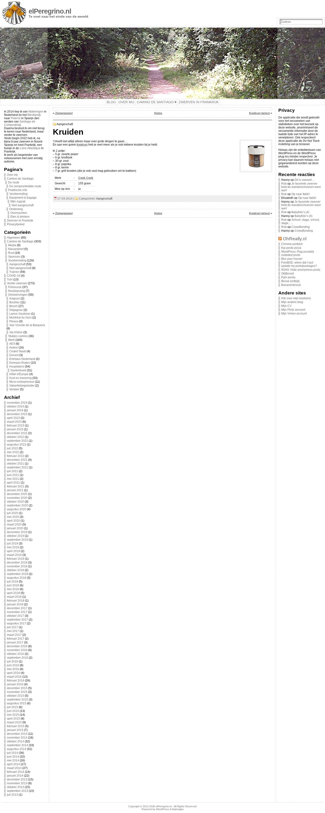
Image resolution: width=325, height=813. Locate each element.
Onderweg (16, 209)
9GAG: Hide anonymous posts (300, 269)
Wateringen (35, 111)
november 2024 (17, 402)
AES (12, 343)
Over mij (12, 174)
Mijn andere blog (292, 302)
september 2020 (17, 505)
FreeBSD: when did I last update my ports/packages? (299, 264)
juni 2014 (13, 756)
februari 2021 (15, 486)
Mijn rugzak (17, 201)
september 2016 (17, 657)
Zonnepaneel (64, 113)
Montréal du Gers (20, 317)
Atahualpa (177, 809)
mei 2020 (13, 517)
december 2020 (17, 494)
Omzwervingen (18, 294)
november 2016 (17, 650)
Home (158, 113)
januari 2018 (15, 604)
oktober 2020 (15, 501)
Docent (14, 355)
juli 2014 (12, 752)
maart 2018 (14, 596)
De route (13, 182)
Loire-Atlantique (30, 148)
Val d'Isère (16, 332)
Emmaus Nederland (22, 359)
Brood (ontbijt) (290, 281)
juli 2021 (12, 471)
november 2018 (17, 566)
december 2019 (17, 532)
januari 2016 (15, 684)
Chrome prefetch (292, 244)
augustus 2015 (16, 703)
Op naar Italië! (300, 194)
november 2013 (17, 783)
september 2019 (17, 539)
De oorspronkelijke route (25, 186)
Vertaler (14, 389)
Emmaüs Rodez (19, 362)
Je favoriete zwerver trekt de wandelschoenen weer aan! (301, 187)
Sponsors (14, 256)
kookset (82, 144)
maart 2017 (14, 635)
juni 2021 (13, 475)
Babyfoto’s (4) (300, 212)
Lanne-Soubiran (19, 313)
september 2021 (17, 467)
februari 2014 (15, 772)
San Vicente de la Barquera (27, 325)
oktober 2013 (15, 787)
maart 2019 (14, 555)
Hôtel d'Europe (19, 374)
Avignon (14, 298)
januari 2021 (15, 490)
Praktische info (17, 190)
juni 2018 (13, 585)
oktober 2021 (15, 463)
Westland (33, 115)
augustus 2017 (16, 623)
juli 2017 (12, 627)
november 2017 (17, 612)
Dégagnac (16, 310)
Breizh (13, 306)
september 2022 (17, 440)
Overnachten (18, 213)
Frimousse (15, 287)
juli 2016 (12, 661)
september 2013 (17, 791)
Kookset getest (259, 113)
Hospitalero (16, 366)
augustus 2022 (16, 444)
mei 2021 (13, 478)
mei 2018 (13, 589)
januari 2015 (15, 730)
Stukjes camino (18, 336)
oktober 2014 (15, 741)
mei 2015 (13, 714)
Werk (11, 340)
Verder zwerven (17, 283)
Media (12, 245)
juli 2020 (12, 513)
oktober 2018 (15, 570)
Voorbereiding (18, 194)
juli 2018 (12, 581)
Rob (284, 183)
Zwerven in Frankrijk (20, 220)
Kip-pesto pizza (291, 248)
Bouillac (14, 302)
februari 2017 (15, 638)
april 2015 (13, 718)
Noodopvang (16, 291)
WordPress (162, 809)
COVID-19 (13, 275)
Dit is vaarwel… (305, 179)
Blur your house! (291, 258)
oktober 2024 (15, 406)
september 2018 (17, 574)
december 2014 (17, 733)
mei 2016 (13, 669)
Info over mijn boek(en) (296, 298)
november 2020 (17, 498)
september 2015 (17, 699)
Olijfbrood (287, 273)
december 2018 (17, 562)
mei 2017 (13, 631)
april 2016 (13, 673)
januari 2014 (15, 775)
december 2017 (17, 608)
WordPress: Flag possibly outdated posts (297, 253)
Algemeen (13, 237)
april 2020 (13, 520)
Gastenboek (18, 370)
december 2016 (17, 646)
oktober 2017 (15, 615)
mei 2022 (13, 452)
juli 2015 (12, 707)
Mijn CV (286, 306)
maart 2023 (14, 421)
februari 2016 (15, 680)
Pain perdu (288, 277)
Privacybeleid (16, 224)
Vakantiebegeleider (21, 385)
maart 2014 (14, 768)
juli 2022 (12, 448)
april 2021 (13, 482)
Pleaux (13, 321)
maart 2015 (14, 722)
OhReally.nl (294, 238)
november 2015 (17, 692)
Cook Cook (85, 178)
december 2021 (17, 459)
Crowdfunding (300, 227)
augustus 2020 (16, 509)
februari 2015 (15, 726)
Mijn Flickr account (293, 309)
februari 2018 (15, 600)
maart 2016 (14, 676)
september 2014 (17, 745)
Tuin (10, 279)
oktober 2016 (15, 654)
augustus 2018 (16, 577)
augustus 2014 (16, 749)
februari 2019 (15, 558)
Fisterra (15, 118)
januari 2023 (15, 429)
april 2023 (13, 418)
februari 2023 (15, 425)
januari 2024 (15, 410)
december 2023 (17, 414)
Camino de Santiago (20, 178)
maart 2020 (14, 524)
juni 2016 (13, 665)
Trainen (14, 272)
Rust (11, 253)
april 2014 (13, 764)
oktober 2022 (15, 437)
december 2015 (17, 688)
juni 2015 (13, 711)
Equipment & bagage (23, 197)
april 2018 (13, 593)
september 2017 (17, 619)
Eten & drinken (20, 216)
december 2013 (17, 779)
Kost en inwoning (20, 378)
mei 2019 (13, 547)
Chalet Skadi (17, 351)
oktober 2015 (15, 695)
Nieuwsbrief (16, 249)
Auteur (13, 347)
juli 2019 (12, 543)
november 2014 (17, 737)
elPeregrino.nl (50, 11)
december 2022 (17, 433)
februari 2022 (15, 456)
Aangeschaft (17, 264)
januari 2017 (15, 642)
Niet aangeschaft (23, 205)
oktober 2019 (15, 536)
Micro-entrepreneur (21, 381)
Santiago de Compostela (19, 123)
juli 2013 (12, 794)
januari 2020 (15, 528)
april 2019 (13, 551)
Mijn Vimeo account (294, 313)
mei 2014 (13, 760)
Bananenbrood (291, 285)
